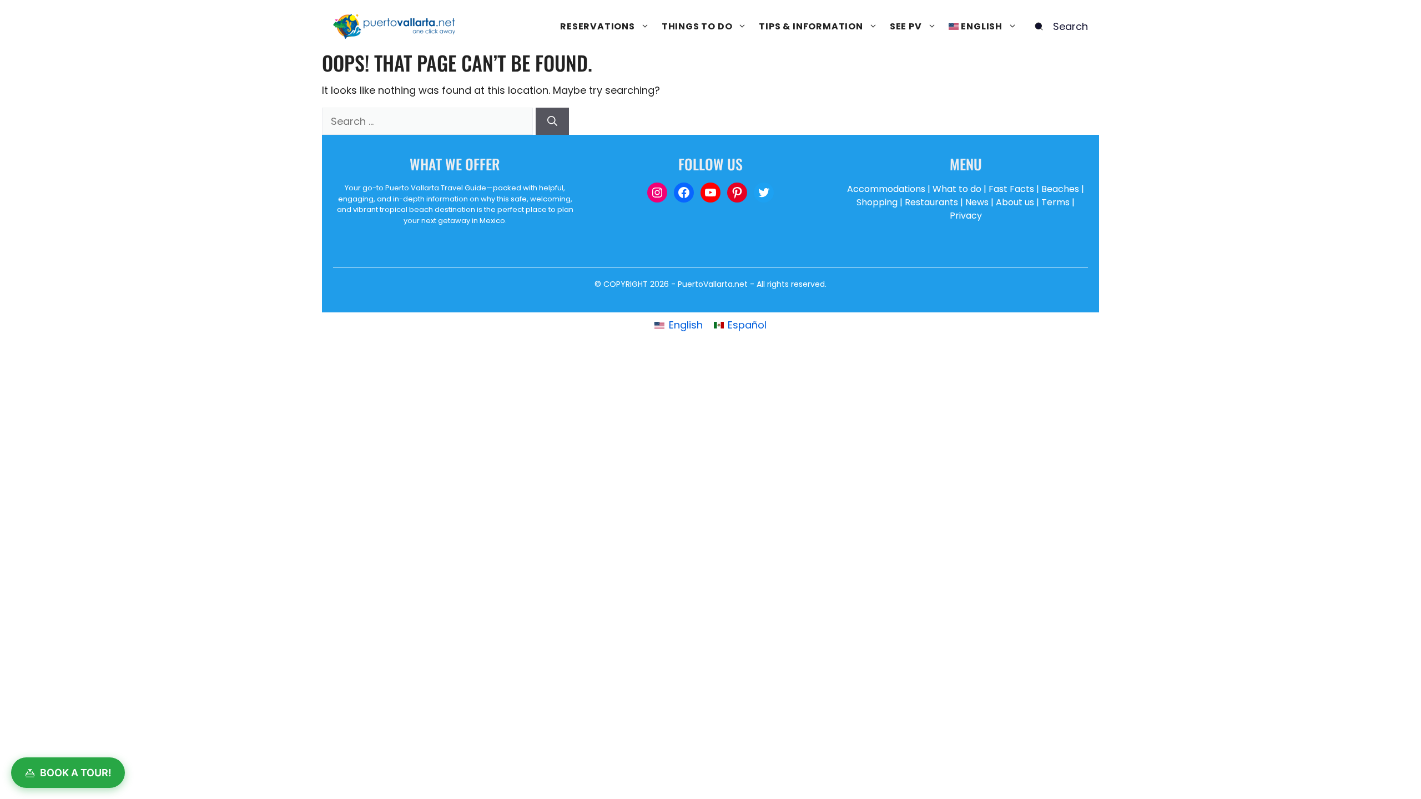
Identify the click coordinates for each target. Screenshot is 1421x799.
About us (1015, 202)
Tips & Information (811, 26)
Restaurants (931, 202)
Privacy (966, 215)
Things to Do (697, 26)
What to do (957, 189)
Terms (1055, 202)
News (977, 202)
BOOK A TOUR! (76, 772)
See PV (906, 26)
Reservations (597, 26)
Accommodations (886, 189)
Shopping (877, 202)
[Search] (552, 121)
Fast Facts (1011, 189)
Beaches (1060, 189)
